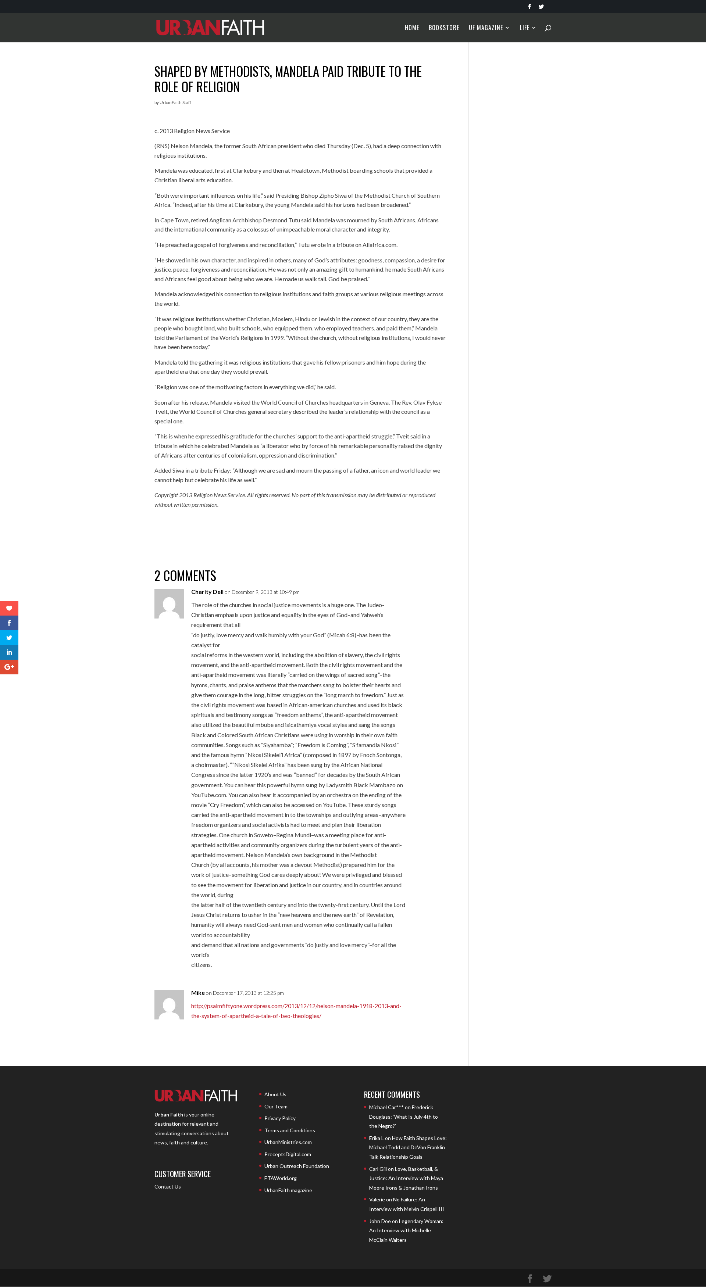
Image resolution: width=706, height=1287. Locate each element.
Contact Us (167, 1186)
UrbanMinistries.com (288, 1142)
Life (525, 28)
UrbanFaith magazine (288, 1190)
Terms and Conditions (289, 1130)
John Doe (380, 1221)
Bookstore (444, 28)
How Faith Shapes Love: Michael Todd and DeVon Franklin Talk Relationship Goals (408, 1147)
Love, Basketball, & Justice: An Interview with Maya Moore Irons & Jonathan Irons (406, 1178)
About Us (275, 1094)
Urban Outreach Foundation (296, 1166)
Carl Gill (378, 1169)
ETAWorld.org (280, 1178)
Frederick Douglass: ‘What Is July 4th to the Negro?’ (403, 1116)
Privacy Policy (280, 1118)
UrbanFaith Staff (175, 102)
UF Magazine (486, 28)
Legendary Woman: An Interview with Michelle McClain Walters (406, 1230)
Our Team (276, 1106)
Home (412, 28)
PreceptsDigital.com (287, 1154)
